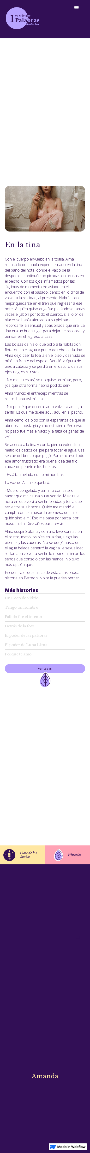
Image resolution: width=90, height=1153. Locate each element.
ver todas (45, 668)
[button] (78, 7)
